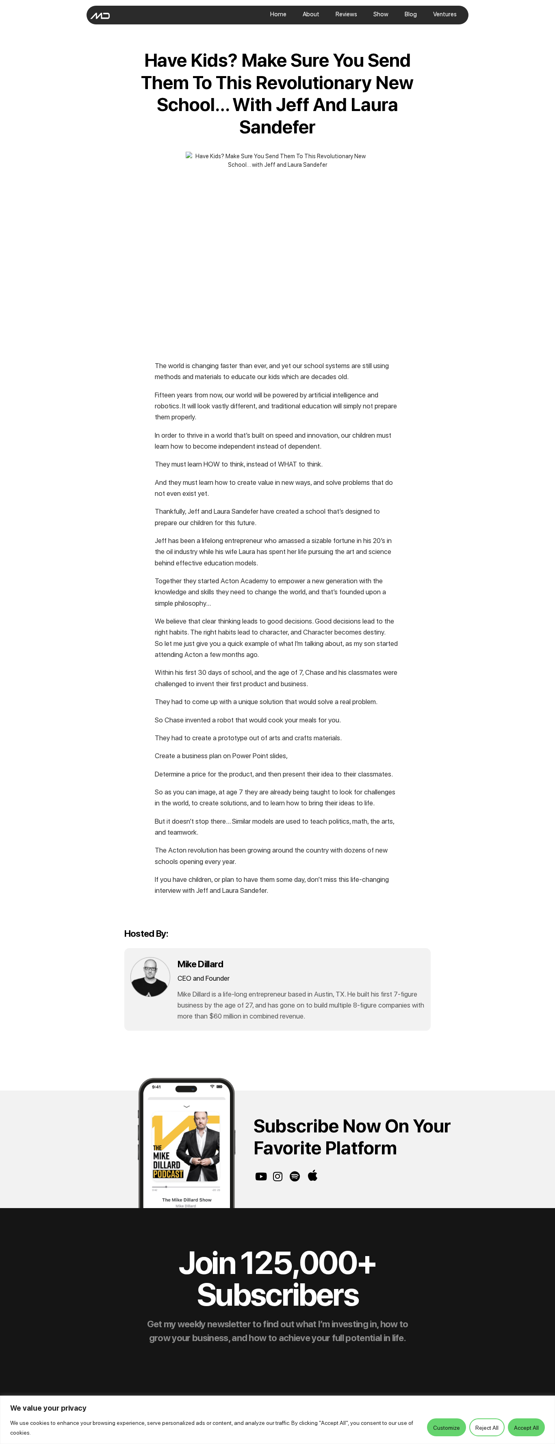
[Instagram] (278, 1176)
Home (278, 14)
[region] (277, 1420)
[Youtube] (261, 1176)
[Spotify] (294, 1176)
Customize (446, 1427)
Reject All (487, 1427)
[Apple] (313, 1175)
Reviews (346, 14)
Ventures (445, 14)
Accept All (526, 1427)
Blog (411, 14)
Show (380, 14)
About (311, 14)
